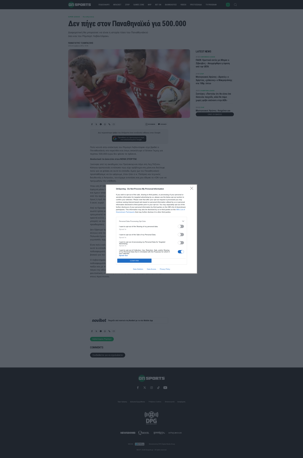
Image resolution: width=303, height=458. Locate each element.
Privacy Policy (165, 269)
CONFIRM (134, 261)
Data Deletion (138, 269)
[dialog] (151, 229)
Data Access (151, 269)
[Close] (192, 189)
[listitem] (151, 221)
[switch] (181, 226)
